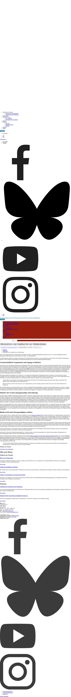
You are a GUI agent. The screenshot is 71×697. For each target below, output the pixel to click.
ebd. (4, 409)
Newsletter (5, 133)
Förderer (7, 126)
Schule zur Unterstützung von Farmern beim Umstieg (12, 474)
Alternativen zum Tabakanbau (12, 114)
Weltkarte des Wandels (8, 321)
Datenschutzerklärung (7, 691)
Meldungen (5, 351)
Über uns (8, 123)
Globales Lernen (6, 326)
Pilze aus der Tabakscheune (6, 458)
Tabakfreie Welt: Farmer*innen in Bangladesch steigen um (14, 495)
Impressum (5, 694)
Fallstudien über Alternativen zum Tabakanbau (11, 486)
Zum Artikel (2, 464)
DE (3, 137)
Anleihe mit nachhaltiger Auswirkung (9, 467)
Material (4, 121)
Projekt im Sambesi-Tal (37, 415)
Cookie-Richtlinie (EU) (8, 692)
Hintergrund (5, 116)
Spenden (2, 130)
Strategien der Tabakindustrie (12, 113)
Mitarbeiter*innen (9, 124)
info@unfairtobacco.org (8, 510)
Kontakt (4, 127)
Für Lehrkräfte (9, 118)
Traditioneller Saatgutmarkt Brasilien (9, 347)
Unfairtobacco (3, 139)
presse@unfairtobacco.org (12, 512)
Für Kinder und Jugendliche (12, 119)
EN (3, 135)
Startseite (5, 349)
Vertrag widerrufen (4, 696)
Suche (4, 128)
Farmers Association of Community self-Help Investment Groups (43, 435)
